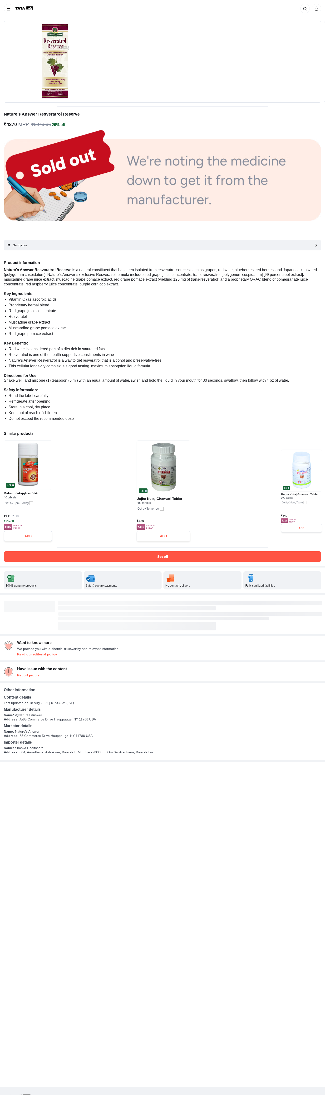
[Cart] (315, 8)
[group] (162, 62)
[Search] (304, 8)
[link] (24, 8)
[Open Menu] (8, 8)
